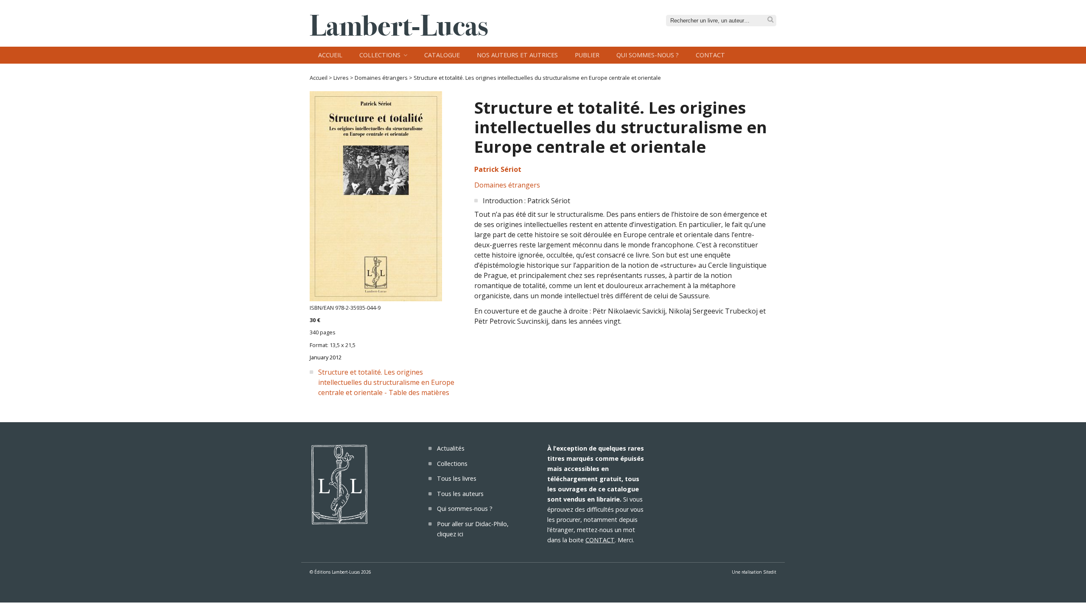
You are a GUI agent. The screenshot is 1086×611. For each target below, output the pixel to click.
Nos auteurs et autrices (517, 55)
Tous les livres (456, 478)
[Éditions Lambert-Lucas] (399, 33)
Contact (710, 55)
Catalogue (442, 55)
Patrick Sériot (497, 169)
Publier (587, 55)
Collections (379, 55)
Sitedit (769, 572)
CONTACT (600, 540)
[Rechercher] (770, 20)
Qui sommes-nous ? (647, 55)
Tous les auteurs (460, 494)
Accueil (330, 55)
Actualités (451, 448)
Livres (341, 77)
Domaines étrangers (381, 77)
